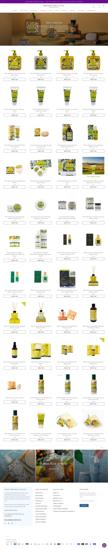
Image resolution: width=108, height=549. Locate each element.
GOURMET (64, 10)
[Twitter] (8, 523)
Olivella (38, 503)
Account (94, 7)
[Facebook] (5, 523)
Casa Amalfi (39, 493)
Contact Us (56, 495)
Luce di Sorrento (40, 514)
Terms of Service (58, 503)
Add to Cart (14, 79)
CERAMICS (72, 10)
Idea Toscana (39, 498)
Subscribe (84, 505)
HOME (56, 10)
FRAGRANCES (33, 10)
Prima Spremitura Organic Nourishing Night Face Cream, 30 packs (14, 254)
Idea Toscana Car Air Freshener (14, 397)
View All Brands (40, 522)
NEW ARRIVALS (91, 10)
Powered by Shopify (11, 542)
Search (99, 7)
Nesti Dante (39, 495)
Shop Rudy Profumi (54, 469)
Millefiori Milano (40, 516)
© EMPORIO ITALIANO (11, 539)
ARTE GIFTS (81, 10)
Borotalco (38, 501)
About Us (56, 493)
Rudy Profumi (39, 511)
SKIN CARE (43, 10)
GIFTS (50, 10)
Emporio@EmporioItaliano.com (12, 520)
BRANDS (15, 10)
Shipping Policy (57, 498)
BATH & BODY (23, 10)
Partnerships (57, 506)
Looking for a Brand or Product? (64, 511)
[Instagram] (12, 523)
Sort (102, 447)
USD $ (5, 6)
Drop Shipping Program (60, 508)
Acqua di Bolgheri (41, 508)
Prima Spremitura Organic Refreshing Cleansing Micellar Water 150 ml (41, 254)
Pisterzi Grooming (41, 506)
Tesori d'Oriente (40, 519)
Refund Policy (57, 501)
